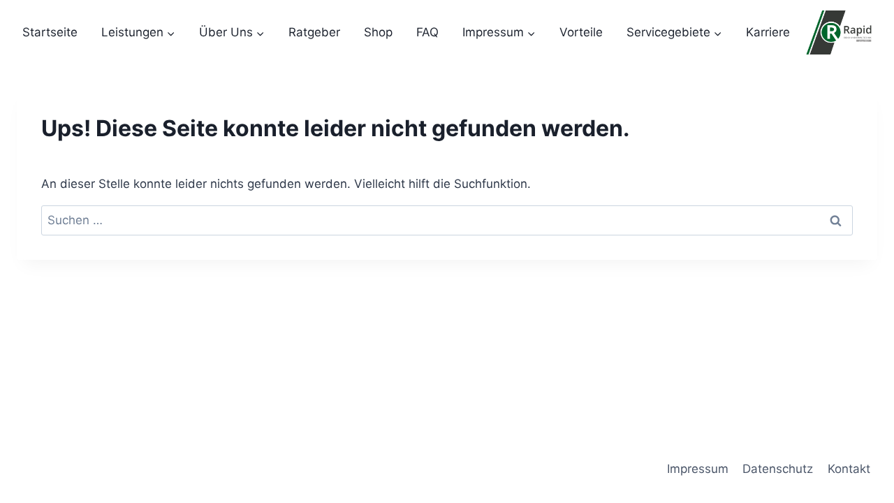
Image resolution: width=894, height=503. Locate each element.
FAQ (427, 32)
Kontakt (849, 469)
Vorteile (581, 32)
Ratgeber (314, 32)
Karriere (768, 32)
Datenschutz (777, 469)
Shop (378, 32)
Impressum (697, 469)
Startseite (50, 32)
